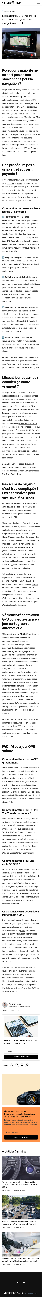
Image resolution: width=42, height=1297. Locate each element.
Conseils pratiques (9, 11)
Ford (8, 474)
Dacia (13, 474)
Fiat (3, 474)
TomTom (10, 183)
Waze (19, 183)
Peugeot (13, 471)
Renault (5, 471)
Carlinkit (20, 551)
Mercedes (34, 471)
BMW (27, 471)
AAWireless (7, 554)
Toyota (20, 474)
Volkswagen (7, 679)
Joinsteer (28, 689)
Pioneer (35, 584)
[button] (38, 2)
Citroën (21, 471)
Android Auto (33, 89)
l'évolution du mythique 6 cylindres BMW (19, 988)
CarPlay (7, 93)
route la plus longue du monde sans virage (19, 971)
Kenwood (9, 588)
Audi (19, 668)
